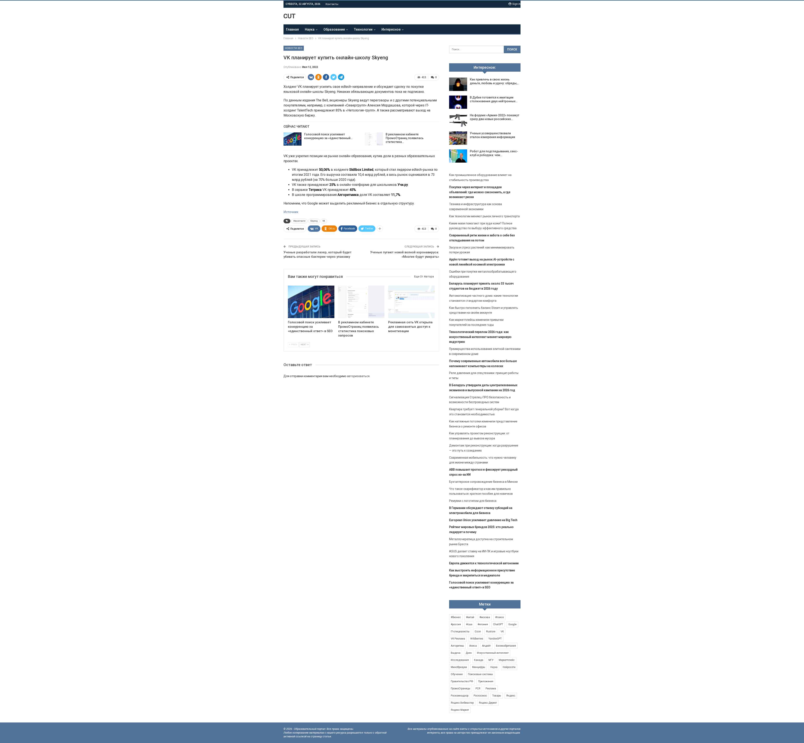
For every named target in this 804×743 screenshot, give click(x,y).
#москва (484, 617)
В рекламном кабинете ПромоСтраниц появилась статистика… (405, 138)
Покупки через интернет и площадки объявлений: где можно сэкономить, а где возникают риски (479, 192)
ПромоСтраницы (460, 688)
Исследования (460, 660)
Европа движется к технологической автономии (484, 563)
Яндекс (510, 695)
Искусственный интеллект (493, 652)
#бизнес (456, 617)
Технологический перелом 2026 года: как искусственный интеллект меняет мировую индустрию (480, 337)
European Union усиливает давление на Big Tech (483, 520)
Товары (496, 695)
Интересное (391, 29)
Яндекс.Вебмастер (462, 702)
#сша (469, 624)
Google (512, 624)
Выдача (455, 652)
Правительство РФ (462, 681)
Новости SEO (293, 48)
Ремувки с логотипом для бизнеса (472, 500)
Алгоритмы (457, 645)
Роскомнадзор (459, 695)
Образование (334, 29)
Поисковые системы (480, 674)
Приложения (485, 681)
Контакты (332, 4)
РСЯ (477, 688)
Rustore (490, 631)
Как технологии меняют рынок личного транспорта (484, 216)
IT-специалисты (460, 631)
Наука (309, 29)
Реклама (491, 688)
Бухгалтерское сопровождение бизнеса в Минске (483, 481)
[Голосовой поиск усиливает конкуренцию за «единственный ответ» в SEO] (292, 139)
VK (323, 221)
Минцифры (478, 667)
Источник (290, 212)
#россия (456, 624)
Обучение (457, 674)
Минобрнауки (459, 667)
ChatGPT (498, 624)
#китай (470, 617)
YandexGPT (495, 638)
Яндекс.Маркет (460, 709)
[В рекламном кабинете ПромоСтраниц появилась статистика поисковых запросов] (374, 139)
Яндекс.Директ (488, 702)
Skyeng (314, 221)
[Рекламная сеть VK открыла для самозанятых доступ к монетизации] (411, 302)
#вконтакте (299, 221)
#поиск (499, 617)
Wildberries (476, 638)
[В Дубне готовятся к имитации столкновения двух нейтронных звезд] (458, 102)
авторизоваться (358, 376)
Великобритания (506, 645)
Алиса (473, 645)
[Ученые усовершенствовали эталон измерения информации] (458, 138)
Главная (292, 29)
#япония (483, 624)
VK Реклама (458, 638)
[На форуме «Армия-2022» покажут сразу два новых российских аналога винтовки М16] (458, 120)
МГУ (490, 660)
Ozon (478, 631)
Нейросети (509, 667)
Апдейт (486, 645)
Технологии (363, 29)
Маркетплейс (507, 660)
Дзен (469, 652)
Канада (478, 660)
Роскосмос (480, 695)
